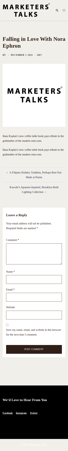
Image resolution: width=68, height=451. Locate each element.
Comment (12, 239)
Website (10, 307)
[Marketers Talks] (26, 10)
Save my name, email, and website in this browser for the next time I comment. (33, 332)
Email (10, 289)
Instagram (21, 413)
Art (39, 55)
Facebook (8, 413)
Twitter (33, 413)
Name (10, 271)
